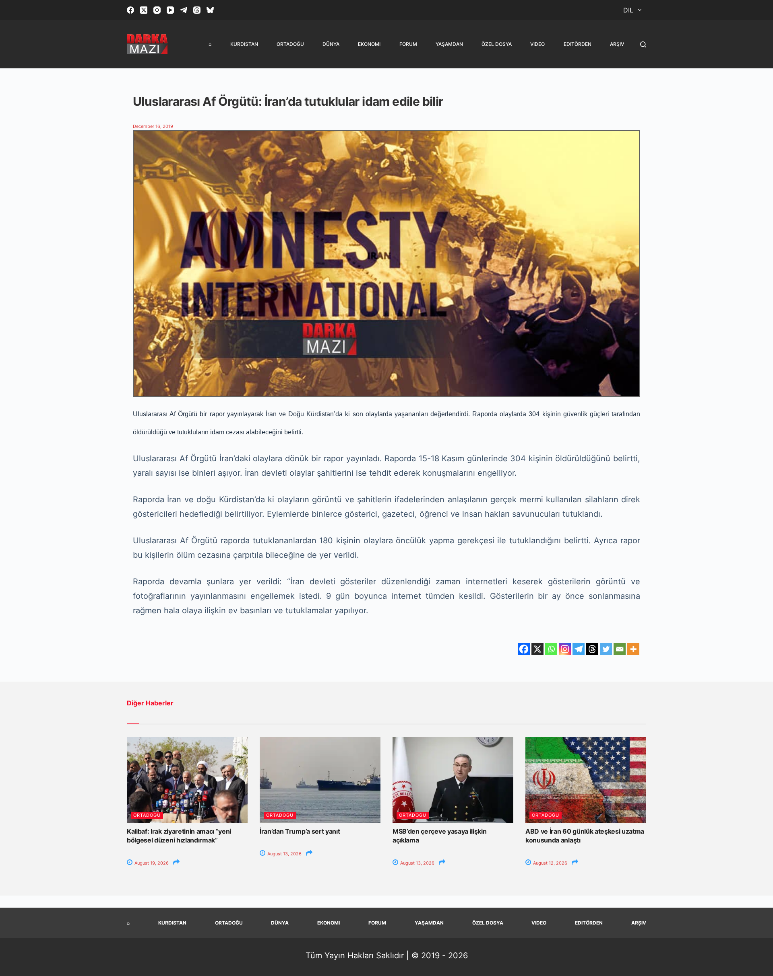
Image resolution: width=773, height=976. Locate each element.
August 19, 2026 (151, 863)
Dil (628, 10)
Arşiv (617, 44)
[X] (537, 649)
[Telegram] (183, 10)
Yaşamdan (449, 44)
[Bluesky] (210, 10)
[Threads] (196, 10)
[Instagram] (157, 10)
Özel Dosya (497, 44)
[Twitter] (606, 649)
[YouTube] (170, 10)
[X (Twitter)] (143, 10)
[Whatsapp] (551, 649)
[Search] (643, 44)
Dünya (330, 44)
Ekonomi (369, 44)
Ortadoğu (290, 44)
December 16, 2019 (153, 126)
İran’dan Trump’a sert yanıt (300, 831)
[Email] (620, 649)
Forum (408, 44)
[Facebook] (130, 10)
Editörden (577, 44)
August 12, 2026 (549, 863)
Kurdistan (244, 44)
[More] (633, 649)
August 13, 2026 (284, 854)
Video (537, 44)
